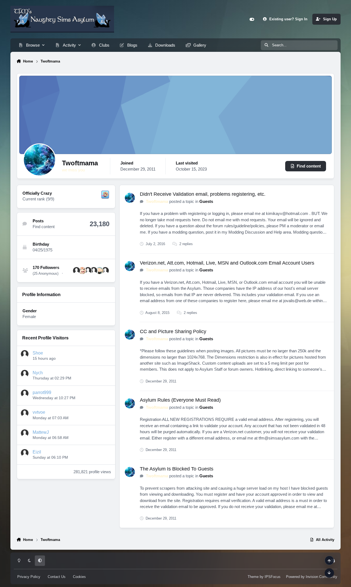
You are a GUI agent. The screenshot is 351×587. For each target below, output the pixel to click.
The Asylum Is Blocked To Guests (176, 469)
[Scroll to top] (329, 560)
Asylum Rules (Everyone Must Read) (180, 400)
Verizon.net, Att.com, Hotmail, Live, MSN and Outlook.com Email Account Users (227, 263)
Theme (253, 577)
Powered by (311, 577)
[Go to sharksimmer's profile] (88, 270)
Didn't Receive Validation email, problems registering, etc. (202, 194)
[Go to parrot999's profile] (25, 393)
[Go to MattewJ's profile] (25, 433)
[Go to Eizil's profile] (25, 453)
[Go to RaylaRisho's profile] (105, 270)
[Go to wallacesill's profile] (76, 270)
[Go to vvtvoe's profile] (25, 413)
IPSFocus (273, 577)
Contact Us (57, 577)
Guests (206, 201)
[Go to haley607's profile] (93, 270)
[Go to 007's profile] (99, 270)
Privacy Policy (28, 577)
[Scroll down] (329, 573)
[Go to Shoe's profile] (25, 354)
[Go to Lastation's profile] (82, 270)
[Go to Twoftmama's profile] (130, 198)
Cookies (79, 577)
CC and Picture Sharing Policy (173, 331)
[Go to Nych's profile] (25, 374)
